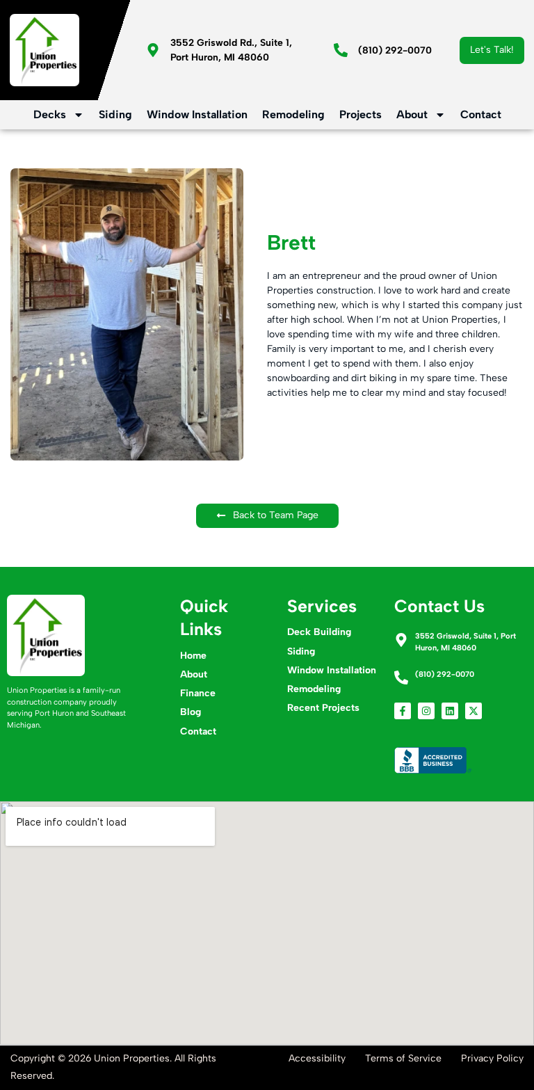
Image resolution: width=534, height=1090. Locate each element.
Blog (190, 712)
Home (193, 656)
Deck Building (319, 632)
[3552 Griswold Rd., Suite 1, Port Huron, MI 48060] (153, 50)
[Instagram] (426, 711)
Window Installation (197, 114)
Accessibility (317, 1058)
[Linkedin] (450, 711)
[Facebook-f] (402, 711)
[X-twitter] (473, 711)
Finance (198, 693)
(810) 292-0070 (395, 50)
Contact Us (439, 605)
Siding (115, 114)
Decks (49, 114)
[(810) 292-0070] (341, 50)
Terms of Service (403, 1058)
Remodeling (293, 114)
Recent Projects (323, 708)
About (412, 114)
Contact (480, 114)
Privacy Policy (492, 1058)
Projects (360, 114)
